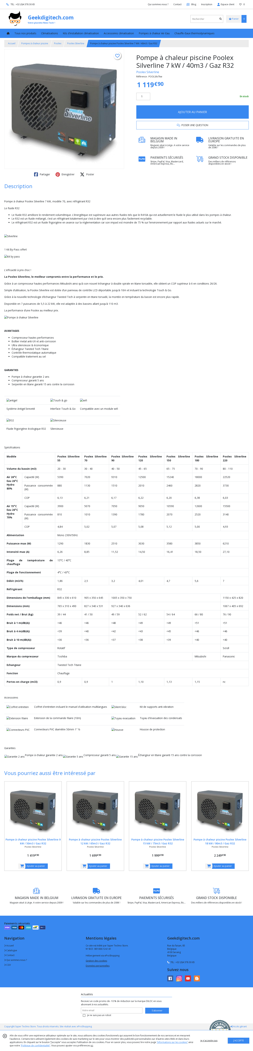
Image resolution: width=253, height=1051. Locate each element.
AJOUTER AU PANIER (192, 112)
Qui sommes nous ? (16, 960)
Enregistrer (67, 174)
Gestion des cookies (96, 960)
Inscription (206, 4)
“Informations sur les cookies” (172, 1042)
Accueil (11, 43)
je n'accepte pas (208, 1040)
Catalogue (11, 950)
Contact (177, 4)
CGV (8, 964)
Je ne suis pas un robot (99, 1015)
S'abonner (157, 1010)
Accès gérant (240, 1026)
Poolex (57, 43)
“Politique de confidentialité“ (35, 1045)
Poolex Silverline (75, 43)
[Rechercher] (220, 19)
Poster (89, 174)
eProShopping (84, 1026)
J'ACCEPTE (238, 1040)
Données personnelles (97, 965)
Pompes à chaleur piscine (34, 43)
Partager (44, 174)
